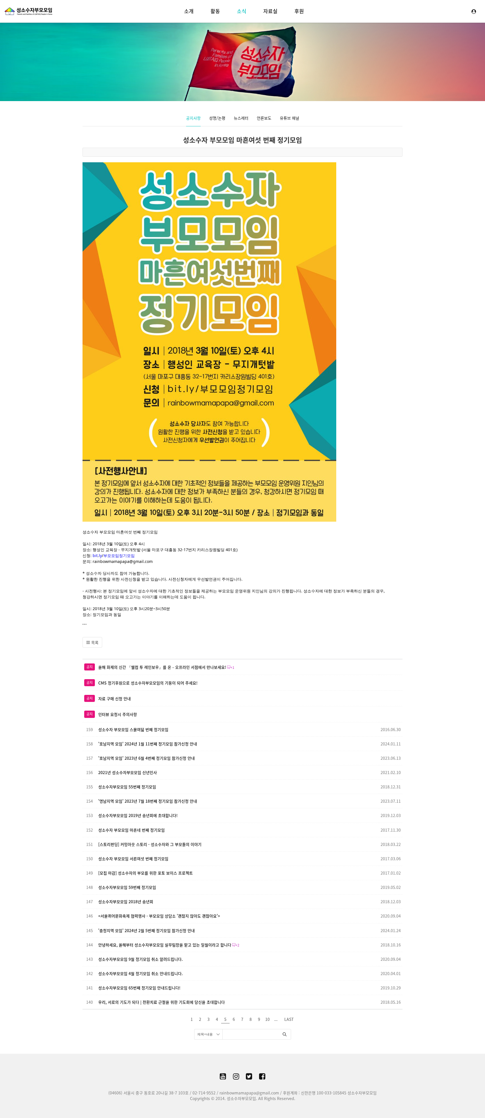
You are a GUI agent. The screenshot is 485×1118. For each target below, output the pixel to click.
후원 (299, 11)
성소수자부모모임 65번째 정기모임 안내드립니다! (139, 988)
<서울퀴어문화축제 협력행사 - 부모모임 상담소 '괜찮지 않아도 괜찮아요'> (159, 916)
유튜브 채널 (289, 118)
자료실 (270, 11)
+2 (237, 945)
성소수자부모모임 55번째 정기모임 (127, 787)
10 (267, 1019)
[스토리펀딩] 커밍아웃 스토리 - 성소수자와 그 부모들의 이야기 (150, 844)
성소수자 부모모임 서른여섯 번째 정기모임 (133, 858)
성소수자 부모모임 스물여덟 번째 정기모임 (133, 729)
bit (95, 555)
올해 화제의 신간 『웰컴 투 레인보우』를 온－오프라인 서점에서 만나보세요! (162, 667)
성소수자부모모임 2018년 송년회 (125, 901)
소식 (241, 11)
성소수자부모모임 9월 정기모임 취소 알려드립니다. (140, 959)
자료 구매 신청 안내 (114, 698)
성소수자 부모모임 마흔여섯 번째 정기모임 (242, 140)
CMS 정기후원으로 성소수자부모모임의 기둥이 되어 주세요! (148, 683)
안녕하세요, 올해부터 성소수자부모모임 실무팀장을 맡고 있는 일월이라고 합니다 (164, 945)
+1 (232, 667)
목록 (94, 642)
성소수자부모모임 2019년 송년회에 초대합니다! (138, 815)
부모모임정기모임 (119, 555)
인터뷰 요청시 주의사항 (117, 714)
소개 (189, 11)
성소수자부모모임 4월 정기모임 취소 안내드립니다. (140, 973)
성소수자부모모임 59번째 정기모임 (127, 887)
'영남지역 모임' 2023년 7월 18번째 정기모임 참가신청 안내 (147, 801)
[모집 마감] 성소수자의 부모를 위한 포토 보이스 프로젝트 (145, 873)
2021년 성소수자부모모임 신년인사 (127, 772)
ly (100, 555)
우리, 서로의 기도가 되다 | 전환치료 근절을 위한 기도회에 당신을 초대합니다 (161, 1002)
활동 (215, 11)
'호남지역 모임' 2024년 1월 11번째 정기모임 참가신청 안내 (147, 744)
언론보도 (264, 118)
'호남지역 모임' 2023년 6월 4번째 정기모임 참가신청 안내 (146, 758)
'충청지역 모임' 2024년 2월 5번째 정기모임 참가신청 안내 (146, 930)
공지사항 (193, 118)
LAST (289, 1019)
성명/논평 (217, 118)
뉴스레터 (241, 118)
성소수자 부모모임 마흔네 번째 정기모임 (131, 830)
